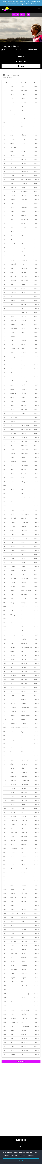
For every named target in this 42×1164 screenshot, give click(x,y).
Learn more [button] (31, 1155)
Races (22, 56)
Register (15, 14)
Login (22, 14)
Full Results (21, 1061)
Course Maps (21, 61)
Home (21, 1144)
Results (22, 66)
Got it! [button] (21, 1160)
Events (21, 1146)
